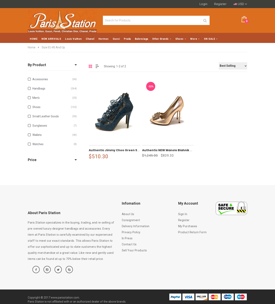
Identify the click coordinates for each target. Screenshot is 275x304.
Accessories (54, 79)
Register (220, 4)
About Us (128, 214)
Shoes (54, 107)
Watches (54, 144)
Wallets (54, 134)
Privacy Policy (131, 232)
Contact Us (129, 244)
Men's (54, 97)
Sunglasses (54, 125)
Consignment (131, 220)
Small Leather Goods (54, 116)
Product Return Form (192, 232)
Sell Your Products (134, 250)
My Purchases (187, 226)
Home (31, 47)
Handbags (54, 88)
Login (204, 4)
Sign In (182, 214)
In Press (127, 238)
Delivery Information (136, 226)
